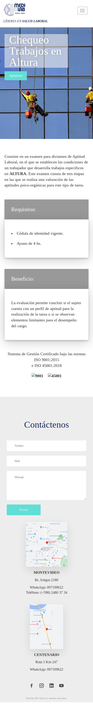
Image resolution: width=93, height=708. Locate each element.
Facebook (31, 691)
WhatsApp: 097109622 (46, 593)
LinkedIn (51, 691)
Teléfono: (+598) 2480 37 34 (46, 598)
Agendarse (16, 75)
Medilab (14, 9)
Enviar (24, 515)
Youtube (62, 691)
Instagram (41, 691)
